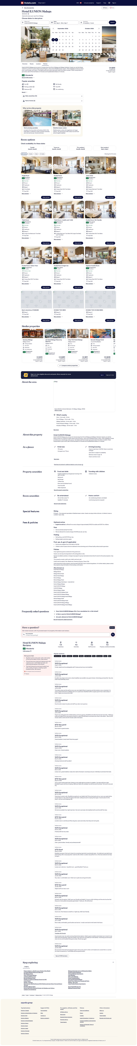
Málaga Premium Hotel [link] (74, 988)
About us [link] (102, 1010)
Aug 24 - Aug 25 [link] (56, 149)
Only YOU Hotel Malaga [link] (30, 975)
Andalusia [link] (32, 995)
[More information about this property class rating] (28, 14)
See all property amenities (61, 490)
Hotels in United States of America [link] (29, 1013)
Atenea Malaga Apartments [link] (75, 974)
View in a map (58, 410)
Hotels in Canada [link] (25, 1010)
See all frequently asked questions (63, 619)
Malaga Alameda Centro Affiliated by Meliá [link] (79, 971)
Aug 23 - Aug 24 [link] (32, 149)
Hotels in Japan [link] (24, 1028)
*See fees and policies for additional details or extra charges (68, 464)
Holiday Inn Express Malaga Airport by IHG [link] (35, 979)
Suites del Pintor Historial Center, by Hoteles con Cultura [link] (39, 988)
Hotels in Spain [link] (24, 1025)
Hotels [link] (23, 995)
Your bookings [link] (44, 1010)
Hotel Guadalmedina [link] (73, 978)
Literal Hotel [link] (27, 981)
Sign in (114, 3)
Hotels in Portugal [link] (25, 1031)
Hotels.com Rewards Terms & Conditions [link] (86, 1025)
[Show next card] (115, 346)
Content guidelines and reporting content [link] (88, 1021)
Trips (104, 3)
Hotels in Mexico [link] (25, 1018)
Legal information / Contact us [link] (87, 1018)
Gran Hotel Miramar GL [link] (74, 986)
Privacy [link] (81, 1013)
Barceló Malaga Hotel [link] (29, 978)
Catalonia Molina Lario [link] (30, 976)
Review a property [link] (45, 1018)
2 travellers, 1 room (88, 23)
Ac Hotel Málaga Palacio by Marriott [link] (33, 972)
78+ (112, 59)
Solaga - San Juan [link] (73, 982)
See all (23, 92)
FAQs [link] (42, 1013)
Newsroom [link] (62, 1014)
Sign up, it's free (110, 375)
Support (98, 3)
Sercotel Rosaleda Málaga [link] (75, 979)
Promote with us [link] (64, 1019)
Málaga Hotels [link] (39, 995)
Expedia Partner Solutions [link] (66, 1017)
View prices (46, 197)
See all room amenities (60, 503)
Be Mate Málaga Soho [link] (30, 986)
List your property (89, 3)
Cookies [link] (82, 1015)
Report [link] (27, 673)
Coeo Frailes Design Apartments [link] (77, 984)
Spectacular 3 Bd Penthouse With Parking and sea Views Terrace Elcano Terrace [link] (43, 984)
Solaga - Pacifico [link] (28, 982)
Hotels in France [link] (24, 1023)
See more (56, 430)
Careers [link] (101, 1013)
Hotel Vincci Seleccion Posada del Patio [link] (78, 981)
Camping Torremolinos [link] (30, 989)
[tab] (26, 966)
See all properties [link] (29, 8)
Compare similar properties (69, 365)
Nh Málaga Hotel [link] (28, 974)
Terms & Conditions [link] (84, 1010)
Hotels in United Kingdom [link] (27, 1020)
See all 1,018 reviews (27, 77)
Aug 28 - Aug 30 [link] (80, 149)
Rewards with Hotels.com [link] (105, 1018)
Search (112, 22)
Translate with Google (60, 933)
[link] (112, 7)
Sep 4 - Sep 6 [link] (104, 149)
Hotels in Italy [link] (24, 1015)
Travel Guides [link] (103, 1015)
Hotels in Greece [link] (25, 1033)
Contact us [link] (43, 1015)
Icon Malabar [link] (71, 975)
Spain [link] (27, 995)
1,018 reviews (26, 651)
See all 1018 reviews (61, 956)
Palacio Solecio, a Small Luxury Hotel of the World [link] (37, 971)
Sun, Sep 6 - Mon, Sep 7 (60, 23)
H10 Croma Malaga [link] (73, 976)
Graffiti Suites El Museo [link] (74, 972)
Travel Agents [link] (63, 1022)
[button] (59, 36)
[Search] (113, 634)
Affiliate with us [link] (64, 1012)
